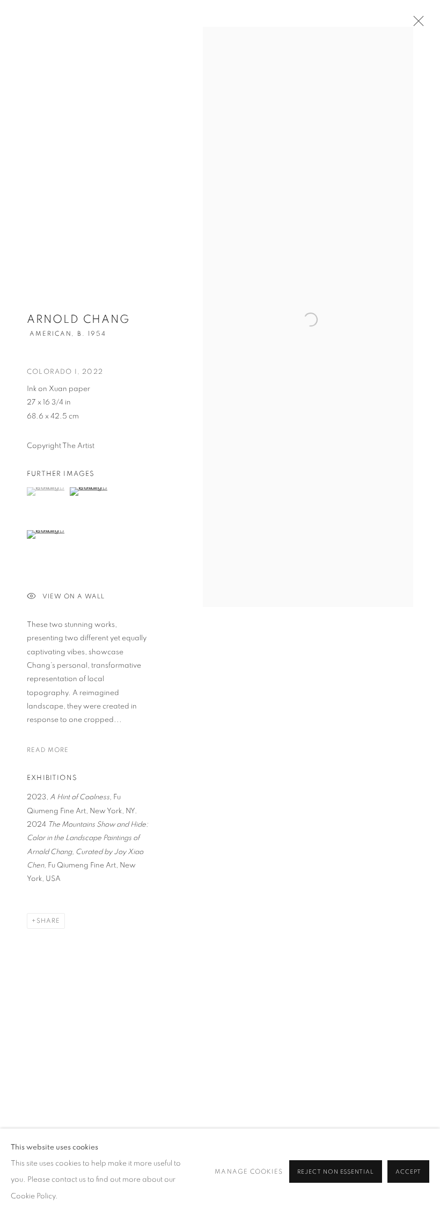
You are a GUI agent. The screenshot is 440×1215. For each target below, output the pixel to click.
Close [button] (416, 24)
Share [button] (48, 921)
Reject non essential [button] (335, 1172)
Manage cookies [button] (248, 1171)
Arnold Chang (78, 319)
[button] (47, 491)
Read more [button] (48, 750)
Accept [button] (408, 1172)
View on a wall (73, 596)
